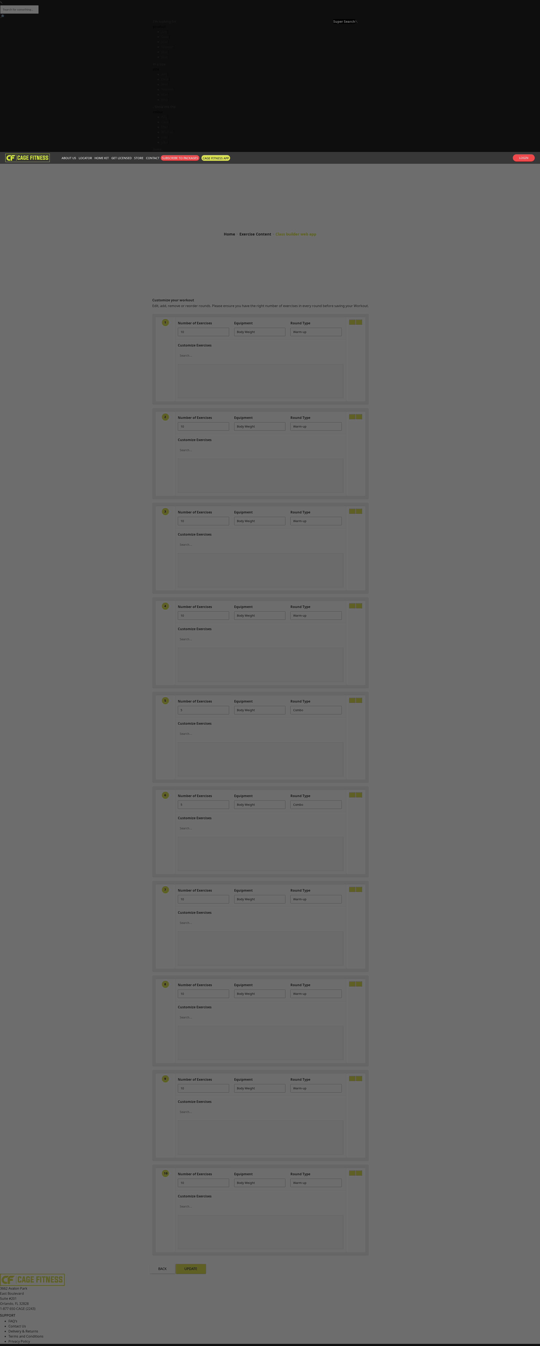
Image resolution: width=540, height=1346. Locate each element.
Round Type (300, 323)
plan (164, 52)
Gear (165, 36)
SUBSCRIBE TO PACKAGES (180, 158)
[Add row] (352, 322)
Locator (85, 158)
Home (229, 234)
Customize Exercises (195, 345)
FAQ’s (12, 1321)
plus (164, 57)
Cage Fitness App (216, 158)
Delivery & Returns (23, 1331)
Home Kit (101, 158)
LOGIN (523, 158)
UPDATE (190, 1268)
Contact (152, 158)
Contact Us (17, 1326)
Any (164, 31)
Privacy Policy (19, 1341)
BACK (162, 1268)
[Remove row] (359, 322)
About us (69, 158)
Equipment (243, 323)
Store (138, 158)
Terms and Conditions (25, 1336)
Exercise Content (255, 234)
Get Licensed (121, 158)
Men (165, 41)
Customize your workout (173, 300)
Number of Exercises (195, 323)
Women (167, 47)
